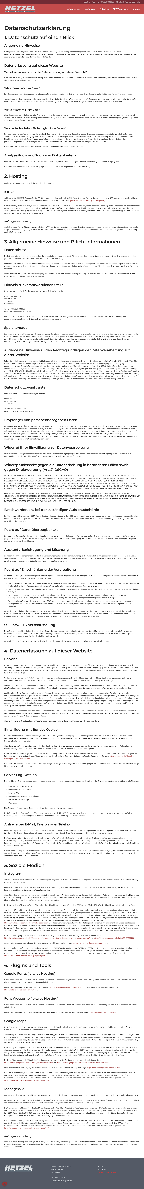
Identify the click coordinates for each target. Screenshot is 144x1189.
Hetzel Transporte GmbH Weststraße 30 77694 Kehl (61, 1169)
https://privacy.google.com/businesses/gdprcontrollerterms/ (28, 1062)
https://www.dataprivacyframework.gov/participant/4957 (26, 1128)
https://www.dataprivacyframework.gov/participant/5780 (26, 1080)
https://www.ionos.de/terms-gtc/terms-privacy (86, 200)
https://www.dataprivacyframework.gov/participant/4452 (26, 956)
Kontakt (101, 1166)
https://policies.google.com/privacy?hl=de (20, 990)
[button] (4, 1184)
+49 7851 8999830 (58, 1178)
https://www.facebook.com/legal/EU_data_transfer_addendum (29, 938)
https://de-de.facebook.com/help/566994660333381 (114, 938)
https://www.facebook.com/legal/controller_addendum (26, 923)
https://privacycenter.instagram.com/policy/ (72, 938)
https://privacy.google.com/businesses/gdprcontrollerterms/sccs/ (83, 1062)
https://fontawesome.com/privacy (102, 1012)
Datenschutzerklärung (107, 1172)
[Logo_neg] (20, 9)
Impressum (102, 1169)
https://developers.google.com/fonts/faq (65, 987)
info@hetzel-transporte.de (61, 1181)
